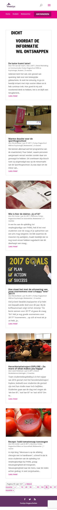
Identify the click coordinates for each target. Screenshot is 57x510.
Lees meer (12, 96)
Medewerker (25, 14)
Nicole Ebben (16, 143)
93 (38, 487)
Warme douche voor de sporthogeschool (20, 139)
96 (51, 487)
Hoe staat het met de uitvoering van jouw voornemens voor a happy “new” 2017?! (28, 291)
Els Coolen (15, 216)
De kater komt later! (19, 63)
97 (55, 487)
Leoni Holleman (17, 371)
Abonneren (42, 14)
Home (8, 14)
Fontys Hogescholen (28, 503)
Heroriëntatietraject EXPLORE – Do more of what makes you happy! (26, 367)
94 (42, 487)
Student (16, 14)
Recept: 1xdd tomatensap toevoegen (28, 441)
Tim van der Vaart (18, 66)
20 (26, 487)
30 (30, 487)
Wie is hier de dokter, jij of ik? (24, 213)
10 (22, 487)
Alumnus (34, 216)
